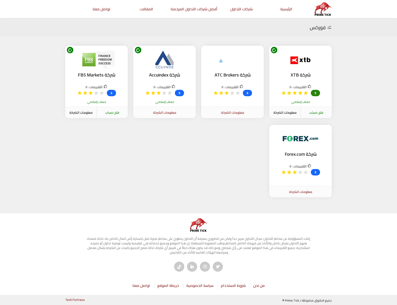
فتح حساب (316, 113)
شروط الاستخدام (233, 285)
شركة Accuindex (164, 75)
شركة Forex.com (301, 154)
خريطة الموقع (168, 285)
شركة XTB (301, 75)
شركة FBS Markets (96, 75)
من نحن (259, 285)
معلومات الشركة (285, 113)
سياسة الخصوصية (199, 285)
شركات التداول (241, 9)
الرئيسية (286, 9)
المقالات (146, 9)
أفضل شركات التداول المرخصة (194, 9)
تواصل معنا (101, 9)
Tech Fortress (75, 300)
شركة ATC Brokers (233, 75)
